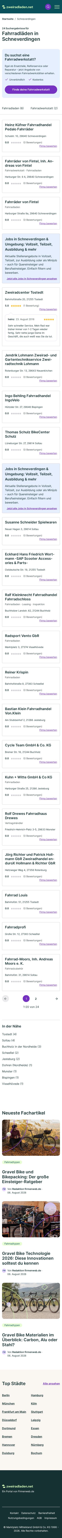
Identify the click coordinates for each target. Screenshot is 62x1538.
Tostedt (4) (9, 1034)
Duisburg (8, 1453)
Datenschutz (28, 1513)
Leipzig (35, 1420)
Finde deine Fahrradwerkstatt (31, 89)
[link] (31, 136)
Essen (35, 1428)
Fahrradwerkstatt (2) (44, 108)
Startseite (7, 18)
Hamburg (37, 1395)
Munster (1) (9, 1071)
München (8, 1403)
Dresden (36, 1436)
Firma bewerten (48, 145)
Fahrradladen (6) (13, 108)
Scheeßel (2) (10, 1052)
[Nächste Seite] (56, 998)
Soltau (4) (8, 1040)
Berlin (6, 1395)
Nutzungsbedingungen (21, 1517)
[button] (48, 7)
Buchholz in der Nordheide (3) (21, 1046)
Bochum (36, 1453)
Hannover (8, 1444)
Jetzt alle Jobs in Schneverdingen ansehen (32, 278)
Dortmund (9, 1428)
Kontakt (14, 1513)
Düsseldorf (9, 1420)
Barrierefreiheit (46, 1513)
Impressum (50, 1517)
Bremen (7, 1436)
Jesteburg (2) (11, 1059)
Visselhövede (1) (12, 1083)
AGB (39, 1517)
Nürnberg (37, 1444)
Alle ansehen (51, 1383)
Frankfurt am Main (14, 1411)
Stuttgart (37, 1411)
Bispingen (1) (10, 1077)
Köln (34, 1403)
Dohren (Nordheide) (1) (17, 1065)
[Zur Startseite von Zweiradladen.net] (17, 7)
